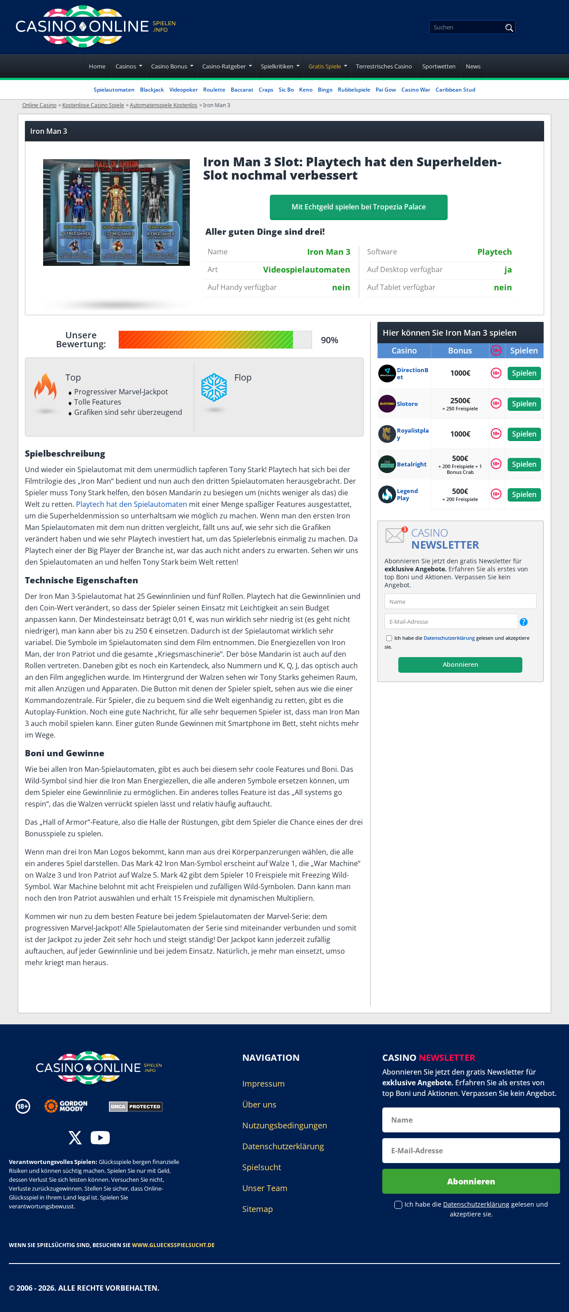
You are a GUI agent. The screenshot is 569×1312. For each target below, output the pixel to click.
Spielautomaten (114, 89)
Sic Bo (286, 89)
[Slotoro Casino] (387, 404)
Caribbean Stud (455, 89)
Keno (306, 89)
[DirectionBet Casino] (387, 373)
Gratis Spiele (325, 66)
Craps (266, 89)
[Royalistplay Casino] (387, 434)
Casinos (126, 66)
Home (97, 66)
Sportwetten (439, 66)
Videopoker (183, 89)
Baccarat (242, 89)
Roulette (214, 89)
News (473, 66)
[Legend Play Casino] (387, 494)
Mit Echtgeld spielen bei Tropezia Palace (359, 207)
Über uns (259, 1104)
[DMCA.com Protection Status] (136, 1106)
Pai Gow (386, 89)
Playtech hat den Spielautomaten (131, 504)
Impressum (263, 1083)
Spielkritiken (277, 66)
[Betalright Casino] (387, 464)
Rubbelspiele (354, 89)
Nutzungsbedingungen (284, 1125)
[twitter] (75, 1139)
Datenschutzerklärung (449, 637)
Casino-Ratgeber (224, 66)
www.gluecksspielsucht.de (173, 1245)
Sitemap (257, 1209)
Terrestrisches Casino (384, 66)
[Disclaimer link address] (72, 1106)
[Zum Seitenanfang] (551, 1299)
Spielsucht (261, 1167)
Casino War (415, 89)
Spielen (524, 373)
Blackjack (152, 89)
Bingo (325, 89)
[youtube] (100, 1139)
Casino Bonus (169, 66)
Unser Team (265, 1188)
